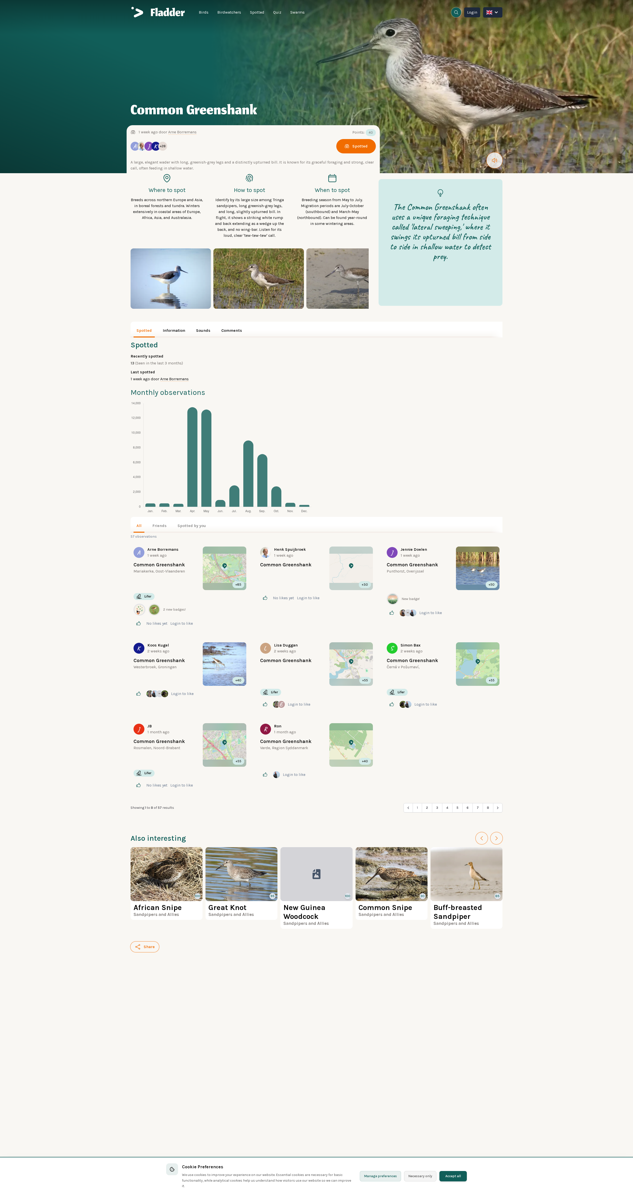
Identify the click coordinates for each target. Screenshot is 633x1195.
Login (472, 12)
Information (174, 330)
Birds (203, 12)
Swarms (297, 12)
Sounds (203, 330)
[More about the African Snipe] (167, 883)
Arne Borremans (182, 132)
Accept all (453, 1176)
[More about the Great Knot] (241, 883)
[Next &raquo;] (497, 808)
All (138, 525)
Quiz (277, 12)
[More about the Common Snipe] (392, 883)
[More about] (190, 587)
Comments (231, 330)
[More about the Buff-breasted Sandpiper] (466, 888)
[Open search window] (456, 12)
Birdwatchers (229, 12)
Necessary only (420, 1176)
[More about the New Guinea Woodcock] (316, 888)
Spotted (257, 12)
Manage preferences (380, 1176)
